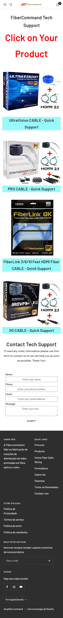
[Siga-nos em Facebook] (7, 586)
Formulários (41, 468)
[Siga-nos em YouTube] (20, 586)
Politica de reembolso (16, 532)
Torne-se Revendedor (46, 487)
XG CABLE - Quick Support (31, 330)
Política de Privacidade (10, 511)
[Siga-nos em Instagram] (14, 586)
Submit (31, 420)
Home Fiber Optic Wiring (44, 460)
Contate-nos (41, 493)
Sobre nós (40, 474)
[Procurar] (10, 4)
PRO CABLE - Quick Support (31, 188)
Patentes (40, 480)
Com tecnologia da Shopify (40, 609)
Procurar (39, 444)
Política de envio (13, 525)
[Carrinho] (57, 4)
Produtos (40, 451)
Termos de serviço (14, 519)
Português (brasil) (14, 599)
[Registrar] (49, 561)
